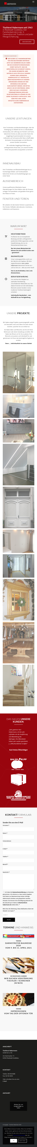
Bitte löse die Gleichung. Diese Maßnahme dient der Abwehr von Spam (18, 910)
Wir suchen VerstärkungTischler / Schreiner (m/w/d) (18, 980)
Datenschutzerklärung (19, 892)
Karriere (24, 976)
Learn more (22, 1140)
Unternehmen (7, 841)
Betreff (5, 864)
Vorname (6, 825)
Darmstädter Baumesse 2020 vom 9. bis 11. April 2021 (18, 945)
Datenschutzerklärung (19, 1135)
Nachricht (6, 872)
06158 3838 (11, 1074)
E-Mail (5, 849)
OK (13, 1140)
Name (5, 833)
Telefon (5, 856)
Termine (18, 941)
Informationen (15, 976)
